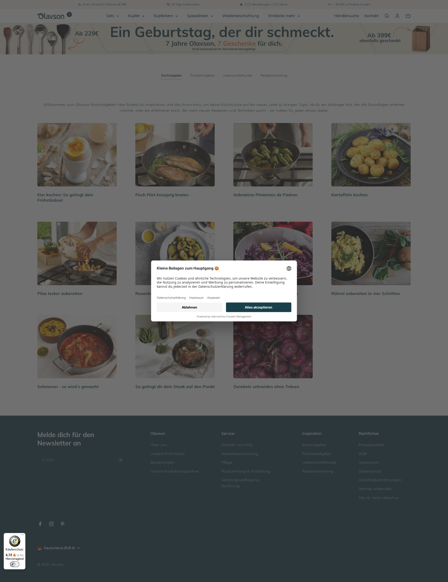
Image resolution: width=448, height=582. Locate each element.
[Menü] (22, 536)
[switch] (14, 564)
